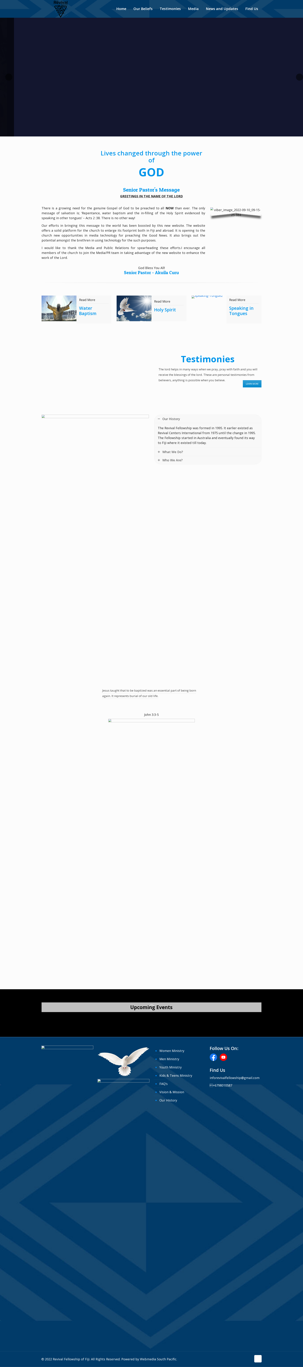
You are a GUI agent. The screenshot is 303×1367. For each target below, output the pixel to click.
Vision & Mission (171, 1092)
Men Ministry (169, 1059)
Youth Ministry (170, 1067)
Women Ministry (171, 1051)
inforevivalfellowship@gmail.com (235, 1078)
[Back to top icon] (258, 1358)
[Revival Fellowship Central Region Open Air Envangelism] (76, 1019)
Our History (168, 1100)
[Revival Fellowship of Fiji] (61, 11)
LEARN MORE (252, 383)
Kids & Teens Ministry (175, 1075)
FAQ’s (163, 1084)
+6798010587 (221, 1085)
